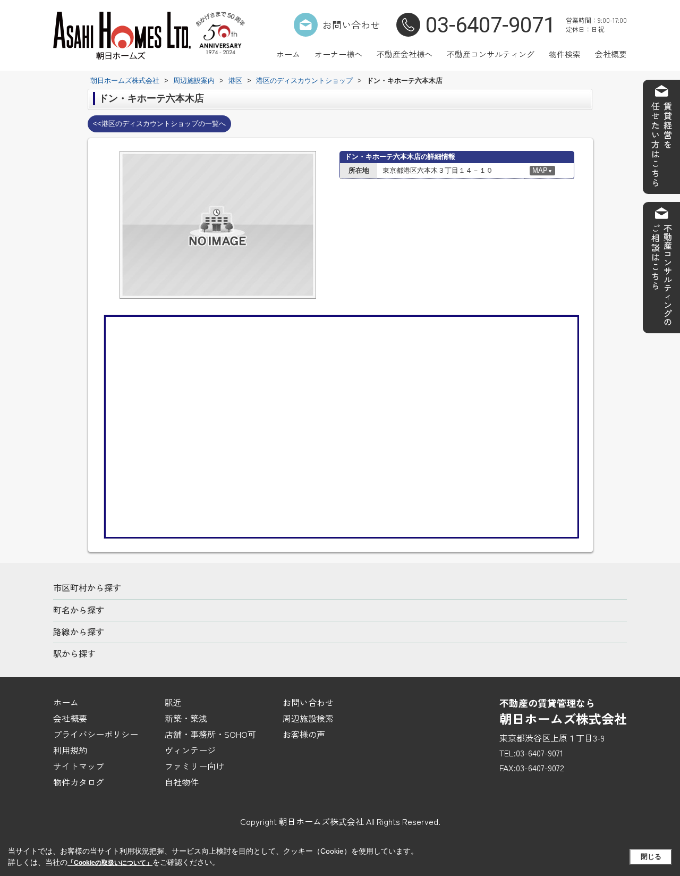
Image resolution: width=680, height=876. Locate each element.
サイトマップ (78, 766)
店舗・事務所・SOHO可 (210, 734)
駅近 (173, 702)
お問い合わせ (351, 24)
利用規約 (70, 750)
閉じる (651, 857)
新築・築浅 (186, 718)
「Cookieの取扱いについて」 (109, 862)
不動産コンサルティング (490, 54)
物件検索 (565, 54)
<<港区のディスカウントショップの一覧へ (159, 124)
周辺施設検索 (308, 718)
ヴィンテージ (190, 750)
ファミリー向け (194, 766)
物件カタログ (78, 782)
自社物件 (182, 782)
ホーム (288, 54)
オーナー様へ (338, 54)
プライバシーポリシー (95, 734)
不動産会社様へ (404, 54)
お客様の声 (304, 734)
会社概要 (611, 54)
